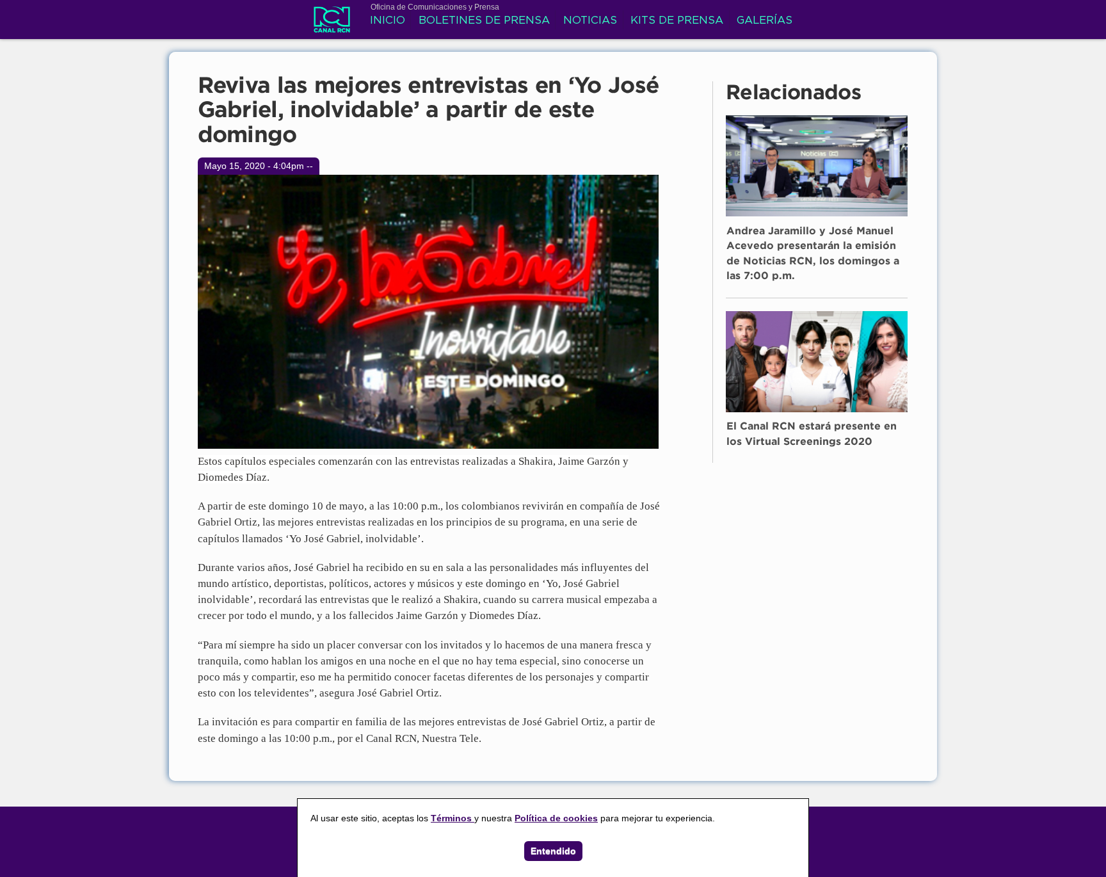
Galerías (764, 21)
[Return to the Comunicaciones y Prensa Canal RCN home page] (332, 25)
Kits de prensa (676, 21)
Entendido (553, 851)
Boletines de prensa (484, 21)
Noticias (590, 21)
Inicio (387, 21)
